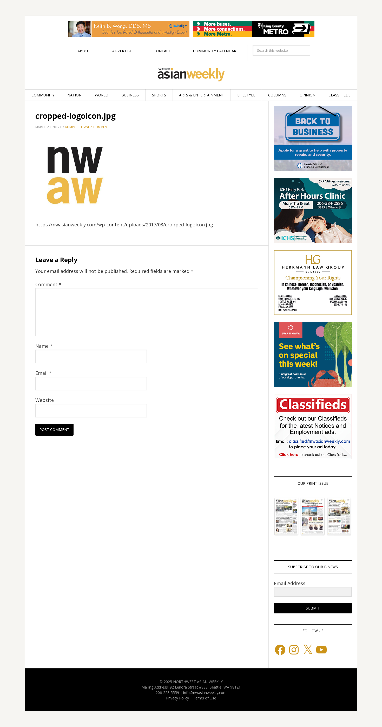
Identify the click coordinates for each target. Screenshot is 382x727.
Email (43, 373)
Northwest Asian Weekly (191, 75)
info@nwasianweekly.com (205, 692)
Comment (48, 284)
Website (44, 400)
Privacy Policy (177, 698)
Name (43, 346)
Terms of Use (204, 698)
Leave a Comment (95, 127)
